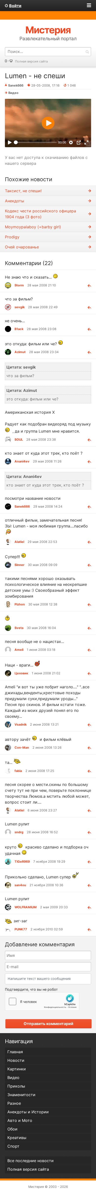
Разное (14, 1103)
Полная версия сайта (31, 61)
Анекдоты (14, 200)
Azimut (20, 352)
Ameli (19, 650)
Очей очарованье (22, 246)
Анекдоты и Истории (28, 1111)
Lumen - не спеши (35, 76)
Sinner (19, 565)
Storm (19, 285)
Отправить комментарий (48, 1023)
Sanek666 (22, 506)
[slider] (35, 142)
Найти (87, 51)
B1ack (19, 329)
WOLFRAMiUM (26, 907)
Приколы (16, 1086)
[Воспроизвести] (9, 142)
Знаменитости (21, 1094)
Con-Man (22, 747)
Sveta (19, 628)
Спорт (13, 1146)
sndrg (19, 832)
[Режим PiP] (78, 142)
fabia (18, 771)
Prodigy (12, 236)
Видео (13, 93)
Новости (15, 1060)
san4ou (20, 885)
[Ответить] (87, 285)
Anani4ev (22, 461)
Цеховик (21, 673)
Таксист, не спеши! (23, 190)
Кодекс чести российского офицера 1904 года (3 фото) (40, 213)
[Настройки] (71, 142)
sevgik (20, 307)
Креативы (16, 1137)
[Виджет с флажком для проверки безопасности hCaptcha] (42, 1001)
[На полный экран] (86, 142)
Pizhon (20, 604)
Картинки (16, 1068)
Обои (12, 1129)
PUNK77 (21, 929)
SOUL (19, 439)
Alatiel (19, 542)
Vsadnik (21, 724)
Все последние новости (30, 1160)
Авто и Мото (19, 1120)
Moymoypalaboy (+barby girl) (33, 226)
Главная (15, 1051)
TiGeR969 (22, 861)
